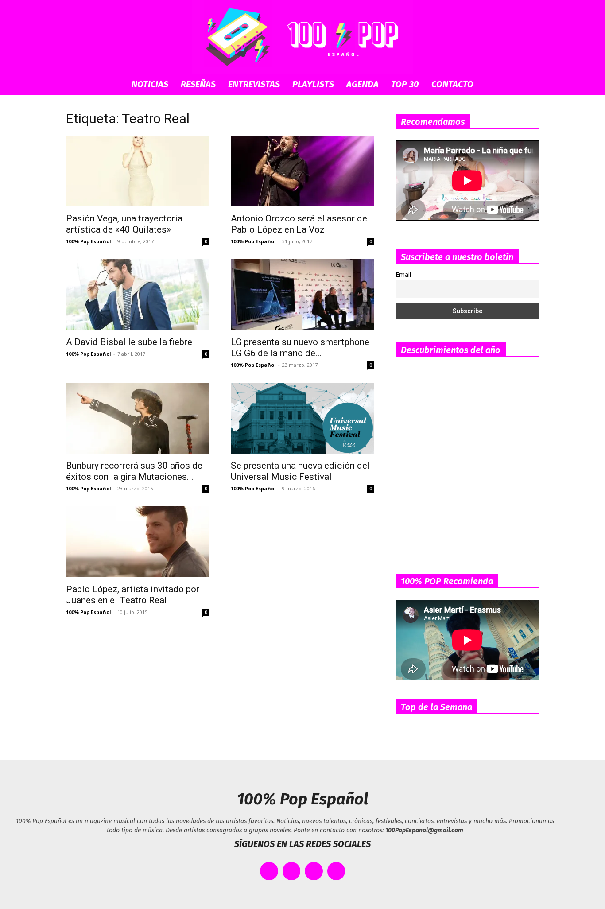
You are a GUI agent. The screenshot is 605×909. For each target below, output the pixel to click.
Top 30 (405, 84)
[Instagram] (314, 871)
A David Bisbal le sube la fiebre (129, 342)
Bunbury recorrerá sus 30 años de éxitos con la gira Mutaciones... (134, 471)
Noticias (150, 84)
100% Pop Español (88, 241)
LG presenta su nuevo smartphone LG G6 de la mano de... (300, 347)
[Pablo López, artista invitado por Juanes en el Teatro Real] (137, 541)
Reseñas (198, 84)
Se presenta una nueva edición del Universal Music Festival (300, 471)
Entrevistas (254, 84)
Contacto (452, 84)
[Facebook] (269, 871)
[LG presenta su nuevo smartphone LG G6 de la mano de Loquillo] (302, 294)
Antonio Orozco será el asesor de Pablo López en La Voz (299, 224)
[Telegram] (336, 871)
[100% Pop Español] (302, 37)
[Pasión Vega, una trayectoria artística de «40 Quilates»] (137, 171)
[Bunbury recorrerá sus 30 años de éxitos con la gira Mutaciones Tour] (137, 418)
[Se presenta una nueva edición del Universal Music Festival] (302, 418)
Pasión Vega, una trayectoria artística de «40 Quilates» (124, 224)
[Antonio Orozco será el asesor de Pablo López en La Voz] (302, 171)
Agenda (362, 84)
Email (403, 274)
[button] (528, 85)
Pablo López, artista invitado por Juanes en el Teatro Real (132, 595)
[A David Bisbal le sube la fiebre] (137, 294)
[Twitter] (292, 871)
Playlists (313, 84)
